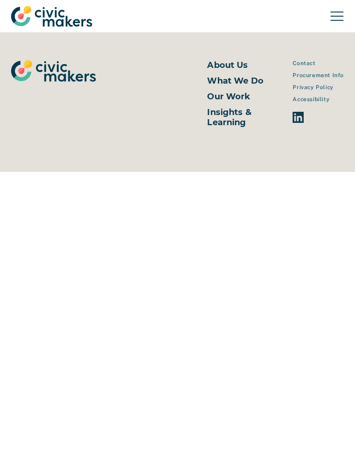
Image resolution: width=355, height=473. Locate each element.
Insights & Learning (229, 117)
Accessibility (311, 99)
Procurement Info (318, 75)
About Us (227, 65)
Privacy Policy (313, 87)
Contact (304, 63)
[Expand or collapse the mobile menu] (337, 16)
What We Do (235, 81)
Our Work (228, 96)
